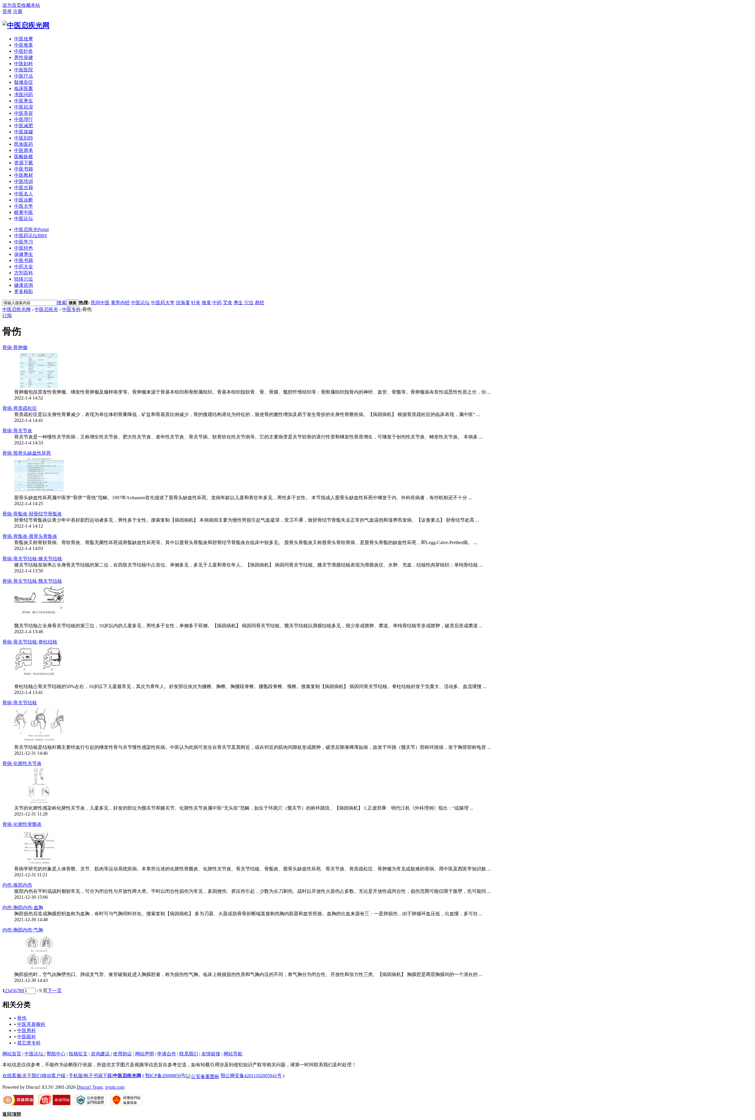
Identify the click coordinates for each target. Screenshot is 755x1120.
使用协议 (122, 1053)
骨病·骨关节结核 (19, 702)
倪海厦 (183, 302)
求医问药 (23, 94)
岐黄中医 (23, 212)
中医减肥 (23, 125)
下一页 (54, 990)
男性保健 (23, 57)
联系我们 (188, 1053)
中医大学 (23, 206)
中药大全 (23, 266)
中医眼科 (26, 1036)
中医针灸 (23, 51)
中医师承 (23, 150)
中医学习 (23, 241)
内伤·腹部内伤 (17, 885)
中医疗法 (23, 75)
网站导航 (233, 1053)
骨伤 (22, 1018)
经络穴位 (23, 278)
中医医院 (23, 69)
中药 (217, 302)
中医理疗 (23, 119)
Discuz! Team (90, 1087)
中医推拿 (23, 45)
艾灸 (227, 302)
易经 (259, 302)
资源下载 (23, 162)
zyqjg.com (114, 1087)
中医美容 (23, 113)
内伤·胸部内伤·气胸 (22, 929)
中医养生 (23, 100)
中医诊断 (23, 199)
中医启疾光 (31, 229)
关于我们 (31, 1075)
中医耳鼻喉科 (31, 1024)
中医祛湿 (23, 106)
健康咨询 (23, 285)
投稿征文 (78, 1053)
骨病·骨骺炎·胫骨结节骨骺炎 (32, 513)
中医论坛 (23, 218)
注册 (17, 11)
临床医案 (23, 88)
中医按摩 (23, 38)
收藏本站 (30, 5)
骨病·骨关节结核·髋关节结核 (32, 581)
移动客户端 (53, 1075)
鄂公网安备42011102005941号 (251, 1075)
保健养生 (23, 254)
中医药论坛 (30, 235)
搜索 (61, 302)
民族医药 (23, 144)
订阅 (7, 315)
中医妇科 (23, 63)
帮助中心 (56, 1053)
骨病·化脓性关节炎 (22, 763)
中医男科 (26, 1030)
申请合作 (166, 1053)
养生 (238, 302)
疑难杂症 (23, 82)
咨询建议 (101, 1053)
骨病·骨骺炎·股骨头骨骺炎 (29, 536)
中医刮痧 (23, 137)
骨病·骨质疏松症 (19, 408)
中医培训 (23, 181)
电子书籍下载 (98, 1075)
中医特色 (23, 247)
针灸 (196, 302)
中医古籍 (23, 187)
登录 (7, 11)
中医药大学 (163, 302)
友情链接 (210, 1053)
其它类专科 (29, 1042)
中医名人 (23, 193)
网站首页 (11, 1053)
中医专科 (71, 309)
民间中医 (100, 302)
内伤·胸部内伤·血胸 (22, 907)
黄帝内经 (120, 302)
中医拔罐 (23, 131)
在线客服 (11, 1075)
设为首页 (11, 5)
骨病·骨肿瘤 (14, 347)
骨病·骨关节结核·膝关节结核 (32, 558)
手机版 (76, 1075)
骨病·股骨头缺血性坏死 (26, 453)
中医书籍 (23, 168)
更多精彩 (23, 291)
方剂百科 (23, 272)
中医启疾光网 (16, 309)
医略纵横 (23, 156)
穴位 (249, 302)
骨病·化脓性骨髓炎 (22, 824)
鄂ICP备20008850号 (165, 1075)
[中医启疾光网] (26, 25)
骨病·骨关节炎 (17, 430)
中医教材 (23, 175)
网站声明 (144, 1053)
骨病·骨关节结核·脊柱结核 (29, 641)
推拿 (206, 302)
